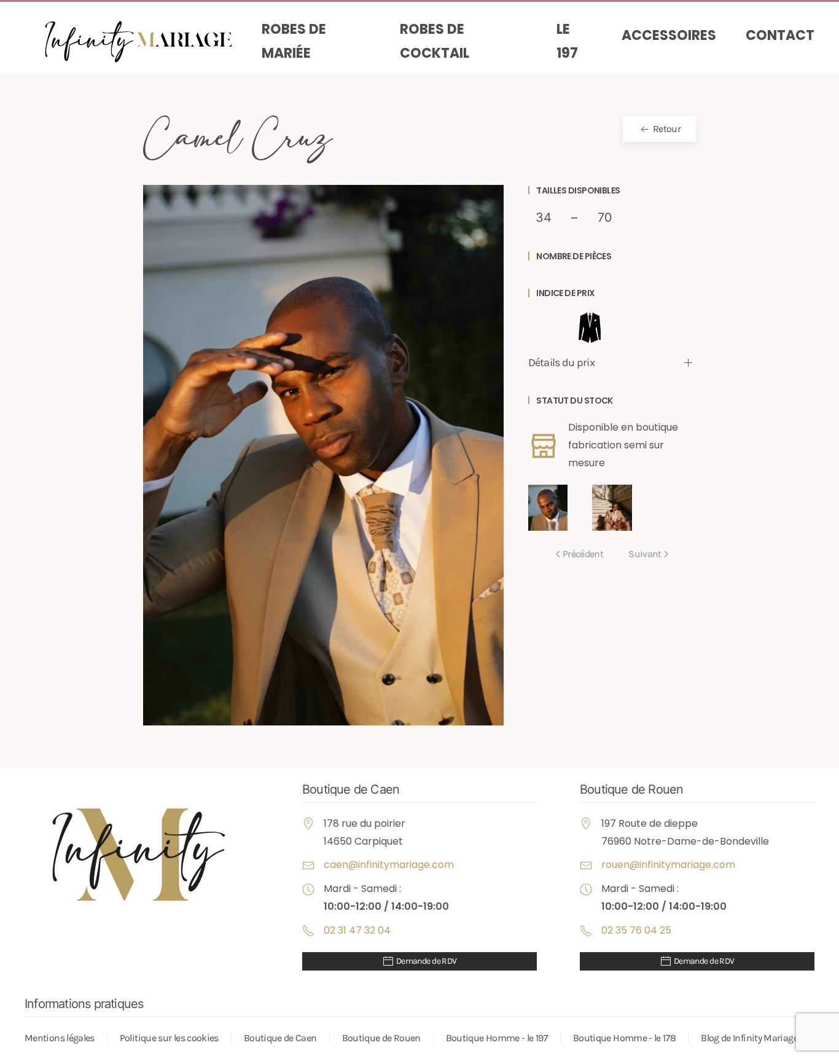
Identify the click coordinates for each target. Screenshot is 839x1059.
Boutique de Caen (280, 1038)
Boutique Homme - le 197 (497, 1038)
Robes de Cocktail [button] (434, 41)
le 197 (567, 41)
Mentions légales (60, 1038)
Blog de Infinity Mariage (749, 1038)
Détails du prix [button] (561, 362)
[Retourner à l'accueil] (143, 41)
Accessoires (669, 35)
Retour (665, 129)
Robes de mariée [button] (294, 41)
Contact (780, 35)
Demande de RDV (425, 961)
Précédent (583, 554)
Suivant (644, 554)
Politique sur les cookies (169, 1038)
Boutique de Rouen (381, 1038)
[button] (323, 454)
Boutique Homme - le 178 (624, 1038)
